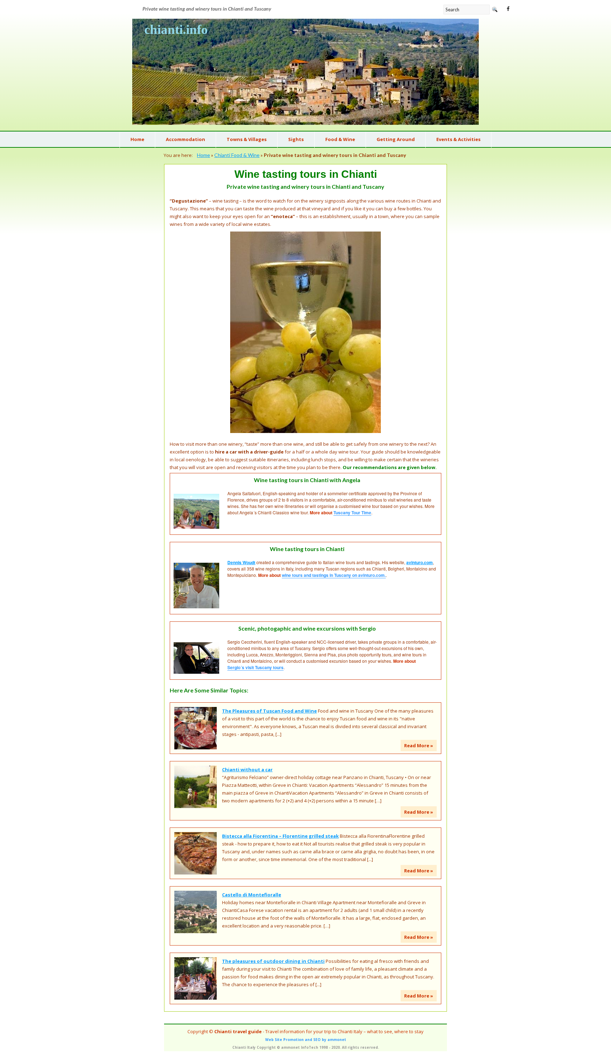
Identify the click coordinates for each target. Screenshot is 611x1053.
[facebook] (508, 9)
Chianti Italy (244, 1047)
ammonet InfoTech (299, 1047)
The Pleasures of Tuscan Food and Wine (269, 711)
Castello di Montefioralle (251, 894)
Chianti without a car (247, 769)
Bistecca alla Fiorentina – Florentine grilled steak (280, 836)
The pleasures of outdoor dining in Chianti (273, 961)
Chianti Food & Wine (237, 155)
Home (203, 155)
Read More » (418, 745)
